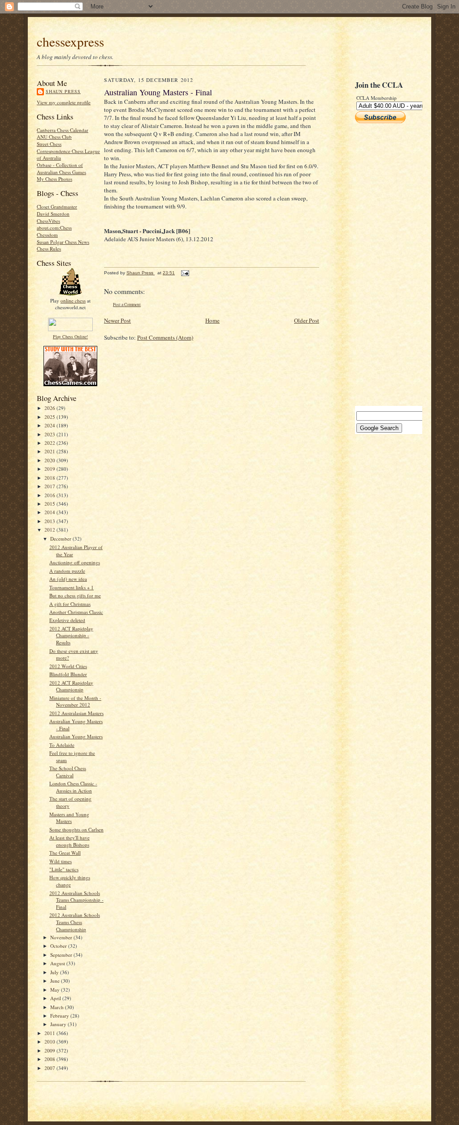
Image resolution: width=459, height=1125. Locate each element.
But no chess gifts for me (75, 595)
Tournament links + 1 (71, 587)
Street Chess (49, 144)
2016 (50, 495)
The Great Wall (65, 852)
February (60, 1015)
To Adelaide (61, 744)
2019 (50, 468)
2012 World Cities (68, 666)
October (59, 945)
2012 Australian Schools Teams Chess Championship (74, 922)
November (62, 937)
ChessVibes (48, 220)
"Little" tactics (63, 869)
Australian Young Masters (76, 736)
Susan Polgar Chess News (63, 242)
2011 (50, 1033)
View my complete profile (64, 102)
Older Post (306, 320)
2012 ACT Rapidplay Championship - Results (71, 635)
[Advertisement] (382, 264)
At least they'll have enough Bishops (69, 841)
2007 (50, 1068)
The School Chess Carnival (67, 772)
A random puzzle (67, 570)
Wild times (60, 861)
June (55, 980)
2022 (50, 442)
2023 (50, 434)
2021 (50, 451)
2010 (50, 1041)
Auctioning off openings (74, 562)
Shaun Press (63, 91)
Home (212, 320)
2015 (50, 503)
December (61, 538)
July (55, 972)
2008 (50, 1059)
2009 (50, 1050)
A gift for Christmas (70, 604)
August (58, 963)
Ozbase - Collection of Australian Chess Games (61, 168)
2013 (50, 521)
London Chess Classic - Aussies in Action (73, 787)
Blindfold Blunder (68, 674)
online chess (73, 300)
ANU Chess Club (54, 136)
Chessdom (47, 234)
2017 (50, 486)
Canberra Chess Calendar (62, 130)
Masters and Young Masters (69, 818)
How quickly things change (69, 881)
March (57, 1007)
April (56, 998)
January (59, 1024)
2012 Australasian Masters (76, 713)
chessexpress (70, 41)
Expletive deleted (67, 620)
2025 (50, 416)
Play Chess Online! (70, 336)
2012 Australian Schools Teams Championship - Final (76, 900)
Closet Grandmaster (57, 206)
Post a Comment (127, 304)
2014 (50, 512)
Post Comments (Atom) (165, 337)
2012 (50, 529)
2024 (50, 425)
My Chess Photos (54, 178)
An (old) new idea (68, 578)
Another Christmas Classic (76, 612)
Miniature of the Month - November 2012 (75, 701)
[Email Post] (185, 272)
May (55, 989)
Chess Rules (49, 248)
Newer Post (117, 320)
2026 (50, 408)
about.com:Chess (54, 227)
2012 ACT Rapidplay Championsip (71, 686)
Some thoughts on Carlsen (76, 829)
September (62, 954)
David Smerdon (53, 213)
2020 (50, 460)
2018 (50, 477)
